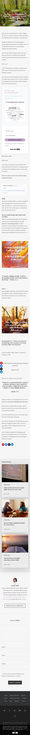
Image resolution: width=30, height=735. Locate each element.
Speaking (16, 701)
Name (4, 647)
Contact (23, 701)
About (5, 695)
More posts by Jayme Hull (15, 605)
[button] (27, 2)
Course (5, 698)
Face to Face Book (14, 698)
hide (15, 185)
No (16, 732)
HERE (26, 232)
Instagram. (24, 599)
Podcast (23, 695)
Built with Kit (15, 149)
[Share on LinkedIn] (12, 444)
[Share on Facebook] (6, 444)
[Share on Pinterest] (3, 444)
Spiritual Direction (14, 695)
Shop (6, 701)
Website (4, 663)
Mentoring (15, 10)
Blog (11, 701)
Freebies (24, 698)
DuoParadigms (20, 724)
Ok (13, 732)
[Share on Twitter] (9, 444)
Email (4, 655)
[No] (28, 729)
